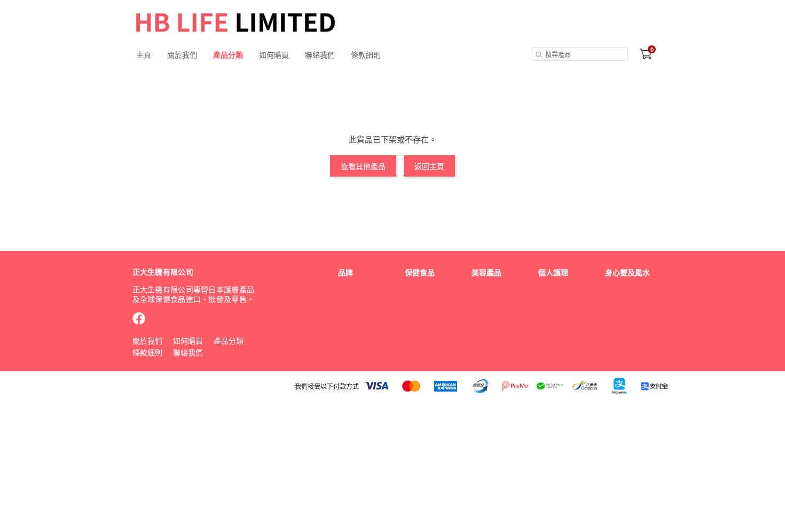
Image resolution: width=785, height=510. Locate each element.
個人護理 (553, 272)
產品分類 (228, 54)
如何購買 (274, 54)
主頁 (143, 54)
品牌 (345, 272)
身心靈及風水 (627, 272)
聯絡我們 (320, 54)
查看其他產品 (363, 166)
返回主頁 (429, 166)
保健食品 (420, 272)
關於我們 (182, 54)
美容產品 (486, 272)
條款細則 (366, 54)
